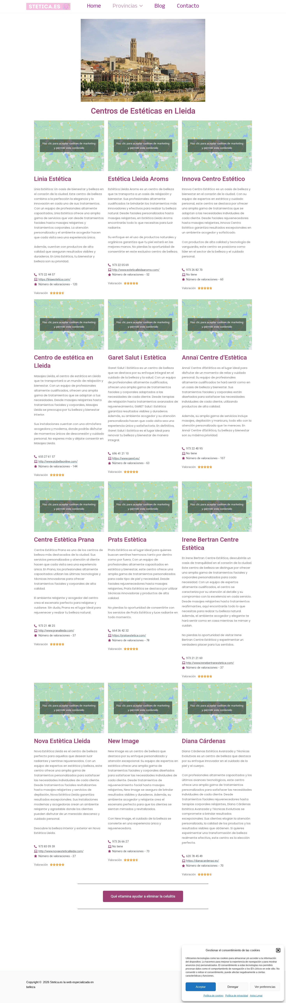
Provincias (125, 6)
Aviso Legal (256, 995)
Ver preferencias (265, 986)
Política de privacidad (236, 995)
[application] (140, 6)
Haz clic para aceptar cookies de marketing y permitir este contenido (69, 145)
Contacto (188, 6)
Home (94, 6)
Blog (159, 6)
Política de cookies (213, 995)
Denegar (232, 986)
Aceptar (201, 986)
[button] (278, 950)
